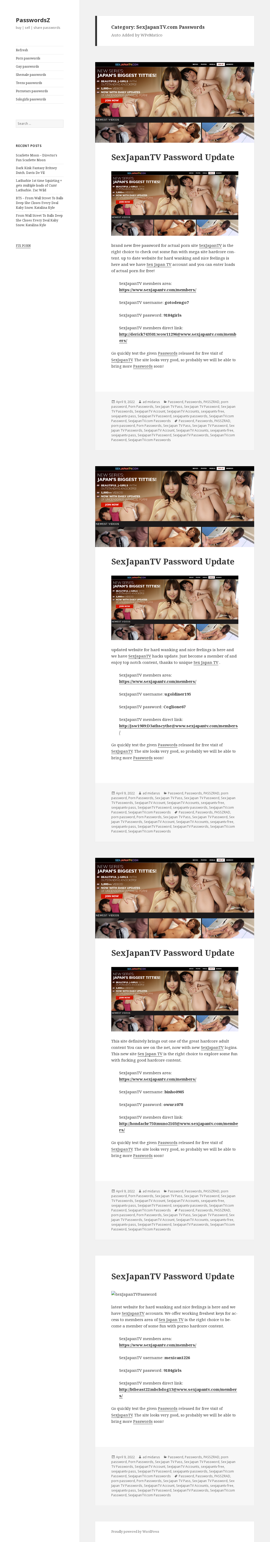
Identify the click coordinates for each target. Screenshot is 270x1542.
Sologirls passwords (31, 99)
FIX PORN (23, 245)
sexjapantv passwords (190, 416)
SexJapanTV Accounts (183, 411)
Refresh (22, 50)
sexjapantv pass (123, 416)
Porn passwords (28, 58)
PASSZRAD (211, 402)
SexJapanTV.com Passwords (149, 421)
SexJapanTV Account (150, 411)
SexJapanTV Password (154, 416)
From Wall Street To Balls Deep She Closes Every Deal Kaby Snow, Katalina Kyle (39, 220)
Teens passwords (29, 83)
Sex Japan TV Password (201, 406)
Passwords (167, 353)
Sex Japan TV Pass (168, 406)
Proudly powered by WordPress (135, 1531)
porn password (123, 425)
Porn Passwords (140, 406)
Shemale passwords (31, 74)
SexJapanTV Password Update (172, 157)
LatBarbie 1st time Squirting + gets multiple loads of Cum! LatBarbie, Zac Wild (39, 185)
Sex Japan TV (159, 264)
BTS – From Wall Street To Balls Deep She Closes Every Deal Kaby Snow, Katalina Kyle (39, 203)
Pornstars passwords (32, 91)
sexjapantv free (212, 411)
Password (175, 402)
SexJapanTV (210, 245)
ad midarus (151, 402)
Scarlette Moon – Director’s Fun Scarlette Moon (36, 157)
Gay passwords (27, 66)
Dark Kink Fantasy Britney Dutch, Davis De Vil (36, 170)
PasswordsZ (33, 20)
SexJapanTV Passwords (191, 435)
